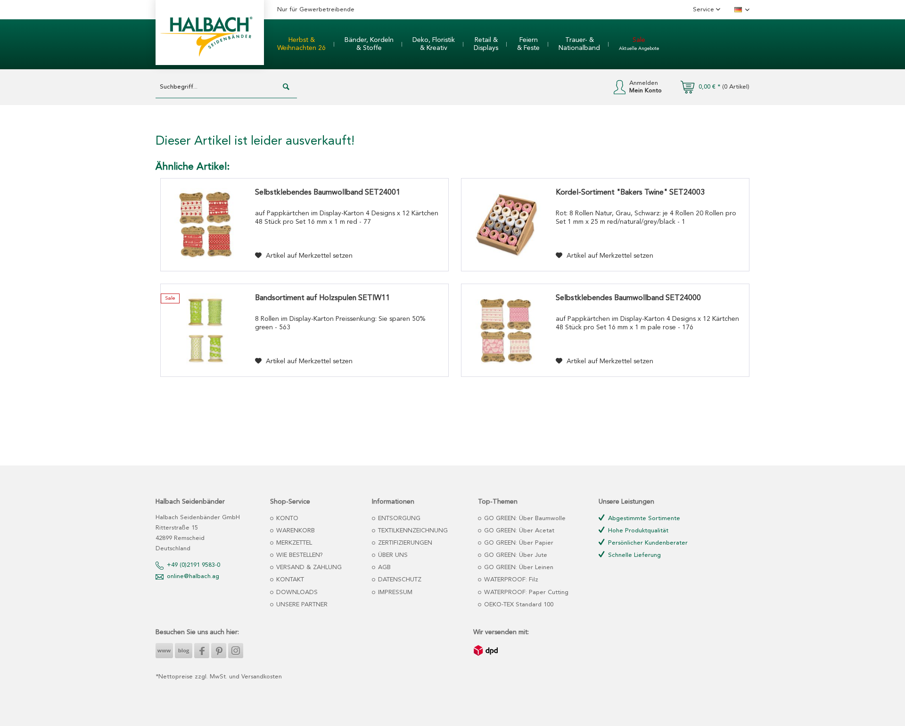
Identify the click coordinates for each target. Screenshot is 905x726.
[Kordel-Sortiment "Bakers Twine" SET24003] (506, 224)
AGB (383, 567)
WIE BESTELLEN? (298, 555)
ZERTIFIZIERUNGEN (404, 543)
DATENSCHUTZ (398, 580)
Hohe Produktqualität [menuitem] (637, 531)
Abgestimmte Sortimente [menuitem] (643, 518)
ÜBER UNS (392, 555)
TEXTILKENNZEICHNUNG (412, 531)
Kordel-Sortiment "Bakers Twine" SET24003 (630, 192)
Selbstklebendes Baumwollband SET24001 (327, 192)
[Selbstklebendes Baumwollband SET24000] (506, 330)
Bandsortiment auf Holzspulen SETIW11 (322, 298)
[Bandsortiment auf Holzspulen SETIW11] (205, 330)
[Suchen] (286, 87)
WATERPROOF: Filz (510, 580)
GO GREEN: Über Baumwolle (524, 518)
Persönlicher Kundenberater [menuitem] (647, 543)
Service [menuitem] (704, 10)
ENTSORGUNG (398, 518)
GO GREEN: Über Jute (514, 555)
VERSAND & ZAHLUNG (308, 567)
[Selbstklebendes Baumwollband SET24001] (205, 224)
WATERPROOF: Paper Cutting (525, 592)
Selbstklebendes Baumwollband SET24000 (628, 298)
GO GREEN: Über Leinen (517, 567)
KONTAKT (289, 580)
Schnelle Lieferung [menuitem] (633, 555)
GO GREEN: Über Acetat (518, 531)
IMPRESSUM (394, 592)
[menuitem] (301, 44)
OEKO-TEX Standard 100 (517, 605)
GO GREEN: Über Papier (517, 543)
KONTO (286, 518)
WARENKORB (294, 531)
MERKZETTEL (293, 543)
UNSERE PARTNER (301, 605)
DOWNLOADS (296, 592)
